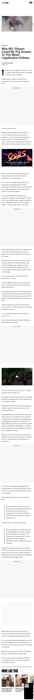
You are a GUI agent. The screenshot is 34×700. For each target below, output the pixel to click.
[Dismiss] (31, 684)
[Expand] (26, 684)
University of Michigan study (20, 486)
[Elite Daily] (5, 3)
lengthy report (15, 184)
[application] (17, 376)
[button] (17, 376)
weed (19, 74)
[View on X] (17, 614)
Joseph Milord (8, 63)
